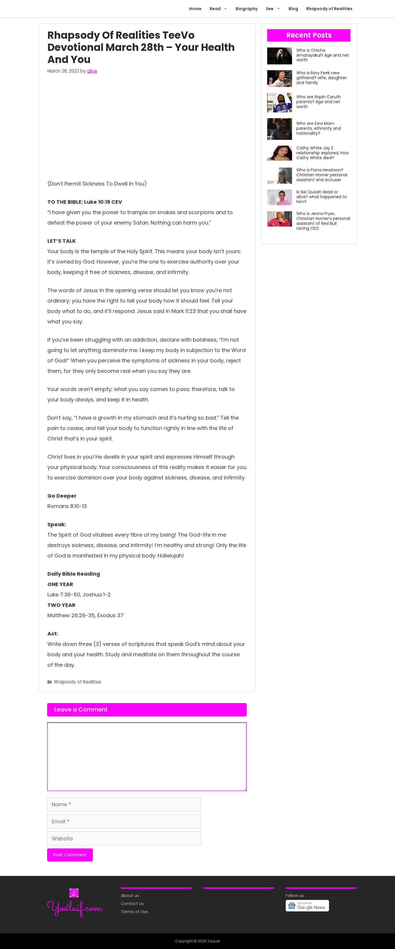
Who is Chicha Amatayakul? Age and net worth (322, 55)
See (270, 9)
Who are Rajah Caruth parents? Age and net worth (318, 102)
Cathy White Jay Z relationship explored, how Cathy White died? (322, 153)
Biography (247, 9)
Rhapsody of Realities (329, 9)
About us (130, 895)
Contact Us (132, 904)
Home (195, 9)
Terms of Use (134, 912)
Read (215, 9)
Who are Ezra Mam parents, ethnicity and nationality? (318, 128)
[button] (226, 8)
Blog (293, 9)
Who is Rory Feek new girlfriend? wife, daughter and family (321, 78)
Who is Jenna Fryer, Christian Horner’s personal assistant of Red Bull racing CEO (323, 221)
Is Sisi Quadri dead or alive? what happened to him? (321, 197)
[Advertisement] (146, 125)
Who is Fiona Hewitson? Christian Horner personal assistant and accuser (321, 175)
